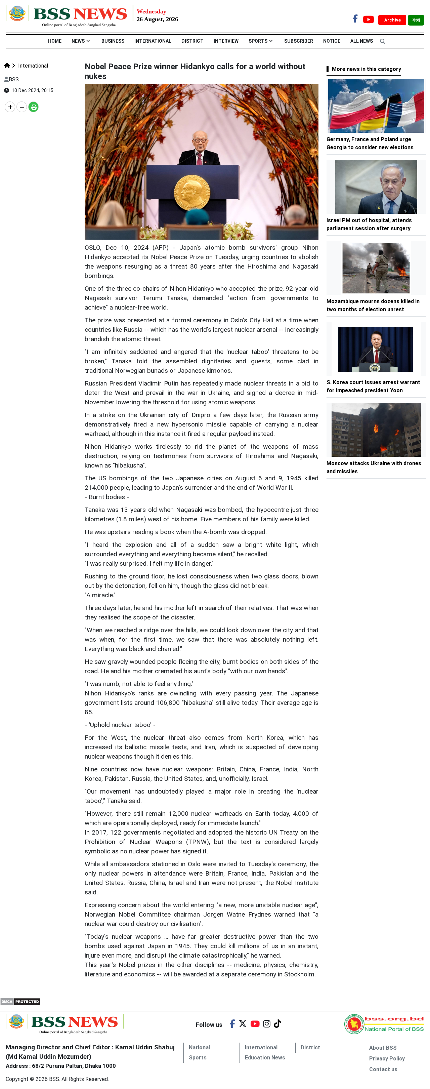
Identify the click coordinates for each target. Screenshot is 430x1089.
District (192, 41)
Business (112, 41)
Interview (226, 41)
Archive (393, 20)
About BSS (383, 1048)
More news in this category (366, 69)
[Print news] (33, 107)
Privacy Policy (387, 1058)
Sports (258, 41)
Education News (265, 1057)
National (199, 1047)
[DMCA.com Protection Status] (20, 1001)
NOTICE (331, 41)
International (152, 41)
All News (361, 41)
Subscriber (298, 41)
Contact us (383, 1069)
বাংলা (416, 20)
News (78, 41)
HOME (54, 41)
